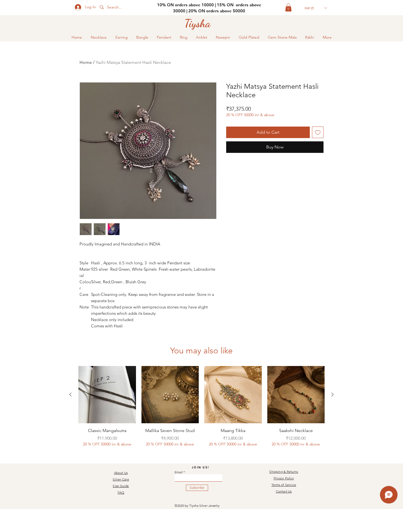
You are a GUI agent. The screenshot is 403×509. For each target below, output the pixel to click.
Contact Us (284, 491)
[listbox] (315, 8)
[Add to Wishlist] (317, 132)
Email (179, 472)
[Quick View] (107, 395)
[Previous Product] (70, 394)
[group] (201, 409)
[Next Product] (332, 394)
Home (86, 62)
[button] (288, 8)
